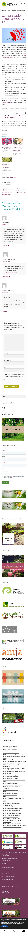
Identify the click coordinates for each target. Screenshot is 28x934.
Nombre (6, 353)
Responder (4, 245)
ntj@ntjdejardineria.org (8, 102)
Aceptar (4, 926)
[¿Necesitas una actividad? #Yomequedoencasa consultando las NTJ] (7, 141)
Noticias (8, 10)
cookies (9, 919)
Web (5, 367)
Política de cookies (8, 879)
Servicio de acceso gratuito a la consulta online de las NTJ (20, 190)
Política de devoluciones (10, 874)
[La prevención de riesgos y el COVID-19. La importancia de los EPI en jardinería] (7, 159)
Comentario (7, 333)
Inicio (4, 10)
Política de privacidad (9, 876)
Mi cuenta (4, 931)
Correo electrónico (9, 360)
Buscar (14, 931)
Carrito (21, 930)
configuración (20, 923)
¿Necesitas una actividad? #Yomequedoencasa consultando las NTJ (7, 191)
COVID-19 (8, 184)
